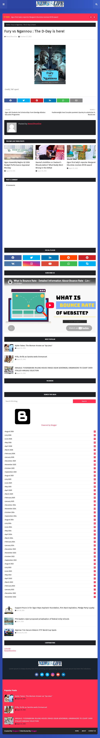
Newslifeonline (11, 36)
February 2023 (50, 586)
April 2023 (50, 578)
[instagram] (31, 263)
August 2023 (50, 564)
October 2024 (50, 512)
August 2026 (50, 431)
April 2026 (50, 446)
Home (8, 25)
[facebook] (13, 257)
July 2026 (50, 435)
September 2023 (50, 560)
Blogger (34, 731)
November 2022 (50, 597)
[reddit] (68, 257)
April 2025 (50, 490)
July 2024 (50, 523)
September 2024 (50, 516)
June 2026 (50, 439)
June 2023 (50, 571)
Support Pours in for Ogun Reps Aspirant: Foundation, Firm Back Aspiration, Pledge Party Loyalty (54, 608)
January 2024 (50, 545)
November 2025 (50, 464)
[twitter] (31, 257)
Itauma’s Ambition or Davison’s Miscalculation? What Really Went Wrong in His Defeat (49, 165)
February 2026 (50, 453)
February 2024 (50, 542)
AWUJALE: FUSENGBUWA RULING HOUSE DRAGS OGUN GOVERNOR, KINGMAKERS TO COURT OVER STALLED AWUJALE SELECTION (53, 369)
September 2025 (50, 472)
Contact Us (92, 731)
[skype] (87, 263)
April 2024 (50, 534)
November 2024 (50, 509)
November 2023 (50, 553)
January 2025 (50, 501)
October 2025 (50, 468)
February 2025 (50, 498)
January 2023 (50, 589)
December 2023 (50, 549)
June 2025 (50, 483)
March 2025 (50, 494)
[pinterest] (87, 257)
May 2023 (50, 575)
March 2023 (50, 582)
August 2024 (50, 520)
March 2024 (50, 538)
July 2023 (50, 567)
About (84, 731)
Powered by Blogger (49, 425)
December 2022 (50, 593)
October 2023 (50, 556)
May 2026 (50, 442)
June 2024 (50, 527)
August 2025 (50, 475)
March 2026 (50, 450)
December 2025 (50, 461)
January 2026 (50, 457)
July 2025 (50, 479)
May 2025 (50, 487)
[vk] (13, 263)
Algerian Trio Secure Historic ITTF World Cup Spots (35, 630)
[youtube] (50, 263)
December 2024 (50, 505)
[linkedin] (50, 257)
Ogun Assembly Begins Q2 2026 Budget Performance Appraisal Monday (17, 165)
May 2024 (50, 531)
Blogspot (15, 731)
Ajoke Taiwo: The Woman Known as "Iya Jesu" (33, 345)
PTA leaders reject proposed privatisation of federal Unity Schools (42, 619)
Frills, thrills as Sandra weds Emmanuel (31, 357)
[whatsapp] (68, 263)
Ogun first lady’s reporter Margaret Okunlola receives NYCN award (34, 17)
